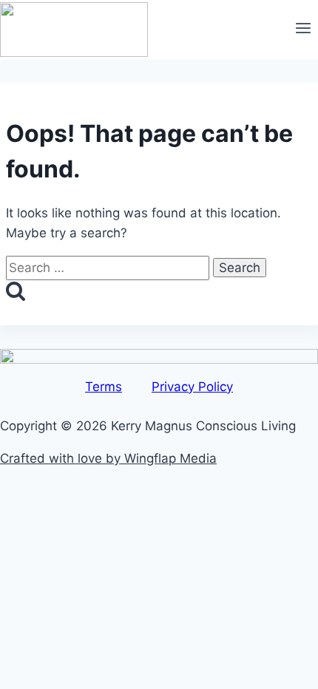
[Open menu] (303, 29)
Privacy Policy (192, 386)
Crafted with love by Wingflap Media (108, 458)
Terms (103, 386)
